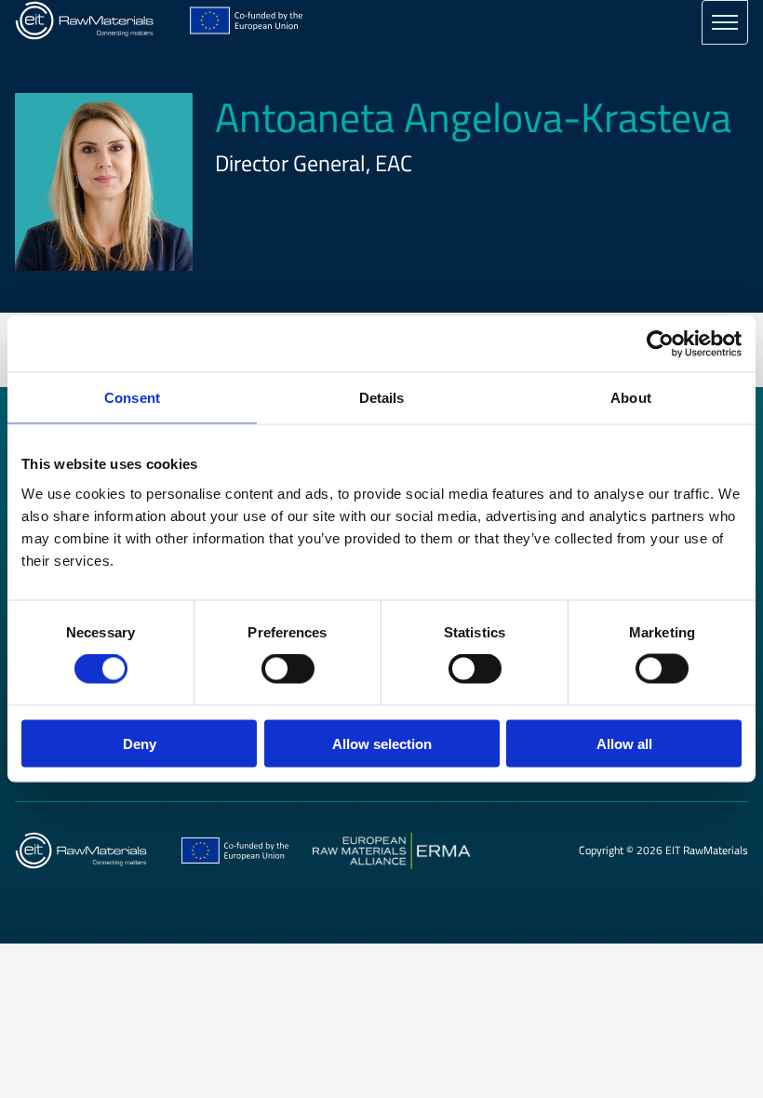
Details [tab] (382, 398)
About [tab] (630, 398)
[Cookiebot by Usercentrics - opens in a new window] (660, 344)
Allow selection (382, 743)
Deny (139, 743)
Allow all (624, 743)
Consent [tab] (132, 398)
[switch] (288, 669)
